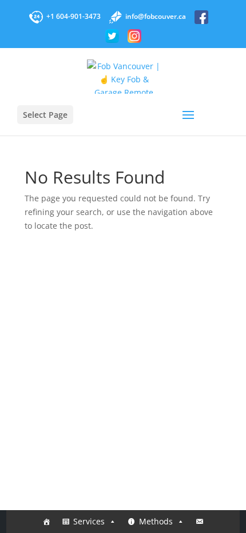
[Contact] (199, 521)
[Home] (46, 521)
